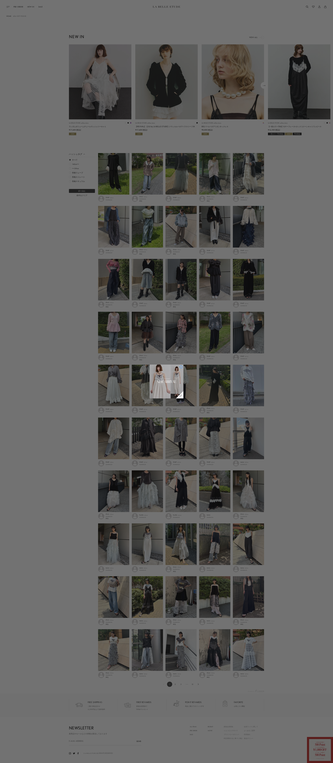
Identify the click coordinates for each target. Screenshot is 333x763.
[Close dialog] (181, 367)
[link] (166, 381)
